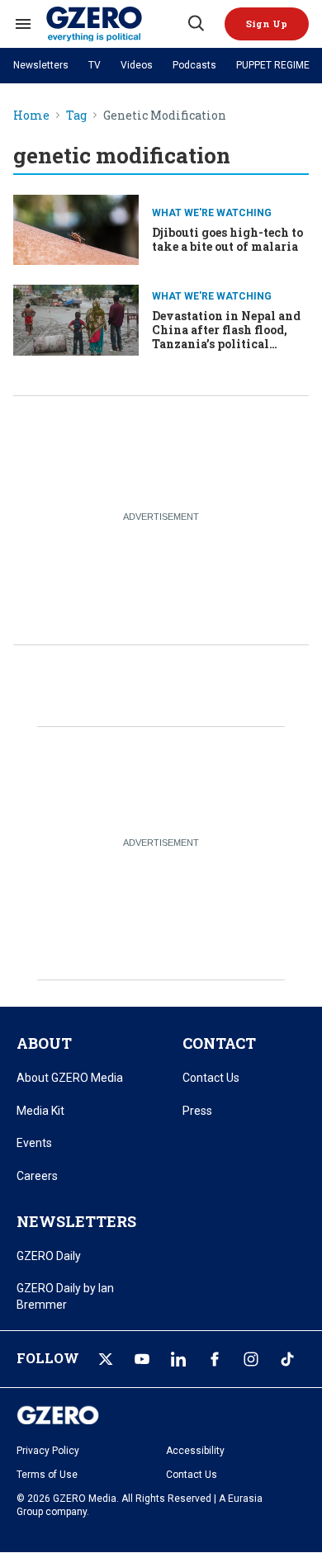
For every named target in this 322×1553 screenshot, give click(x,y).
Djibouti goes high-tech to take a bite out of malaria (227, 239)
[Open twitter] (105, 1359)
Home (31, 116)
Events (34, 1142)
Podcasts (194, 65)
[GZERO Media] (115, 24)
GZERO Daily (49, 1256)
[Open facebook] (214, 1359)
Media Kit (40, 1110)
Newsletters (41, 65)
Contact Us (210, 1077)
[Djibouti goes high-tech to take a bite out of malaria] (76, 228)
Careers (37, 1175)
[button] (267, 23)
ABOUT (44, 1043)
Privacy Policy (48, 1450)
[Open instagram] (251, 1359)
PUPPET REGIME (273, 65)
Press (197, 1110)
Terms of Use (47, 1474)
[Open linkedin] (178, 1359)
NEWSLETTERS (76, 1221)
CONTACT (219, 1043)
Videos (137, 65)
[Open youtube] (142, 1359)
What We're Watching (212, 213)
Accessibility (195, 1450)
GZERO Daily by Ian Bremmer (65, 1296)
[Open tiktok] (287, 1359)
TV (94, 65)
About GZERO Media (70, 1077)
